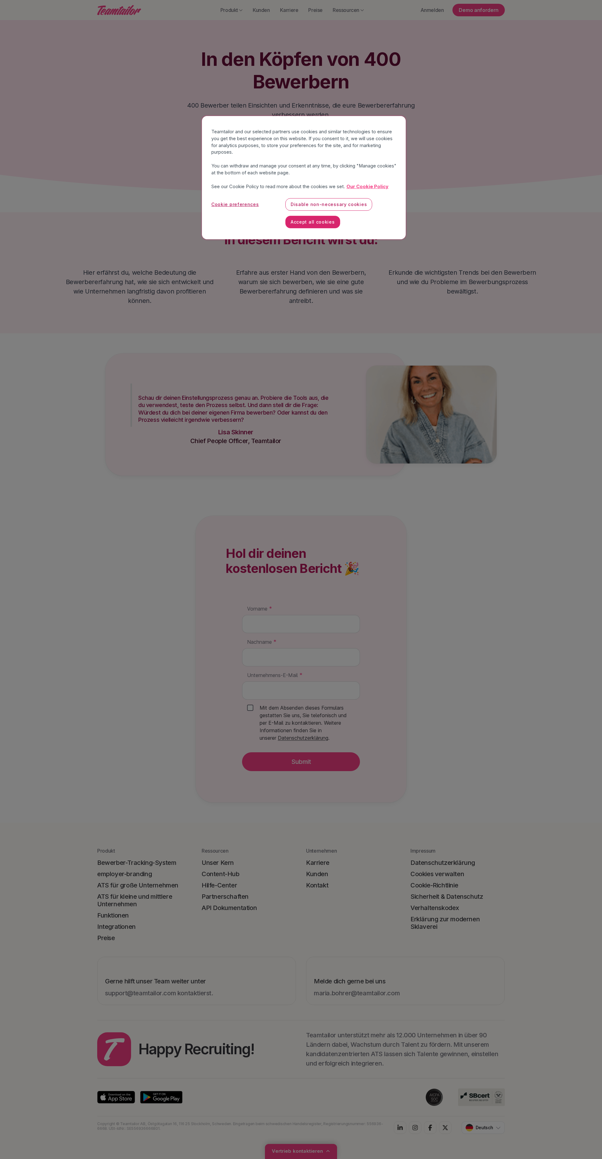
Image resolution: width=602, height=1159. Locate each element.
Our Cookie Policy (367, 186)
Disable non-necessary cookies (329, 204)
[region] (304, 178)
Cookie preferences (235, 204)
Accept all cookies (313, 222)
